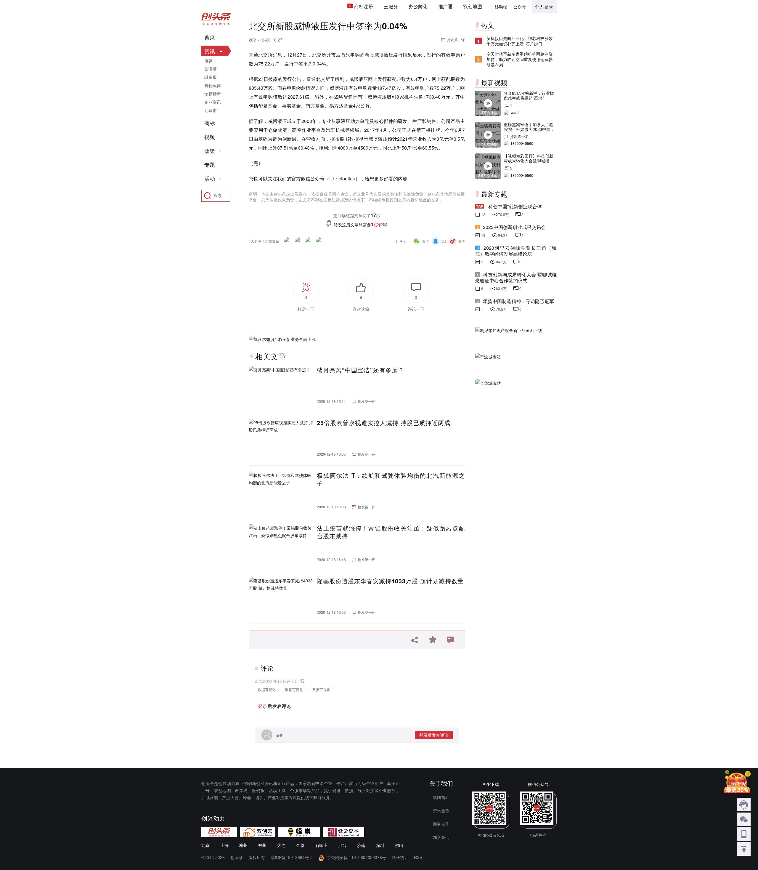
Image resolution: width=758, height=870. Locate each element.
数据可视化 (267, 689)
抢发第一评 (456, 39)
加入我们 (441, 837)
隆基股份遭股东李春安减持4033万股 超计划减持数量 (390, 581)
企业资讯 (212, 102)
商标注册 (363, 6)
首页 (209, 37)
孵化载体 (212, 85)
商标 (209, 123)
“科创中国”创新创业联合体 (514, 206)
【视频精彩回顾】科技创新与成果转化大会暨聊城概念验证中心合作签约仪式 (528, 160)
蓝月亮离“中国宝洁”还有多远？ (360, 370)
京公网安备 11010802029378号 (356, 857)
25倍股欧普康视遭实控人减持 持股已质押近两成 (383, 423)
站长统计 (400, 857)
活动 (209, 178)
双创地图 (472, 6)
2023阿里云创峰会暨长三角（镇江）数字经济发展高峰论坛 (516, 250)
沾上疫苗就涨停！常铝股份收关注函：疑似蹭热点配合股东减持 (391, 532)
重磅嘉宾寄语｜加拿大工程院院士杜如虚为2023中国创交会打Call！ (529, 129)
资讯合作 (441, 810)
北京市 (210, 110)
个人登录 (544, 6)
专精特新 (212, 94)
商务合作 (441, 824)
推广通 (445, 6)
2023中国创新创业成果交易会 (514, 227)
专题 (209, 165)
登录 (262, 706)
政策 (209, 151)
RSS (418, 857)
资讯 (209, 51)
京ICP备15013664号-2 (292, 857)
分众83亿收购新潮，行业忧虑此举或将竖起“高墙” (529, 95)
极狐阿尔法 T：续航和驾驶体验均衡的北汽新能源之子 (391, 479)
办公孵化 (418, 6)
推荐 (208, 60)
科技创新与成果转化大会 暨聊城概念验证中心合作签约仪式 (516, 277)
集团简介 (441, 797)
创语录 (210, 69)
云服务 (391, 6)
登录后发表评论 (433, 735)
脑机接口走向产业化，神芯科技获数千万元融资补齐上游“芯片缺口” (519, 41)
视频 (209, 137)
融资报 (210, 77)
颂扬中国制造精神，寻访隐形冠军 (518, 301)
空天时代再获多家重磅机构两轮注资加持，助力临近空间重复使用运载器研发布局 (519, 59)
